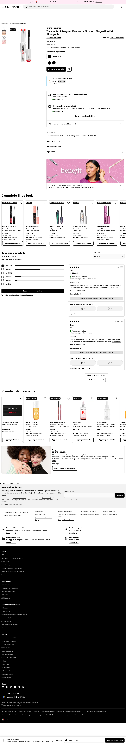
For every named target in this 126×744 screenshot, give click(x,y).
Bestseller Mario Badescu (65, 511)
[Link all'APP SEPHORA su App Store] (20, 697)
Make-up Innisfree (40, 514)
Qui (2, 704)
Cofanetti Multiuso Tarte (110, 514)
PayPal (71, 47)
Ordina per (96, 252)
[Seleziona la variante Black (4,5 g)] (54, 63)
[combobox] (109, 256)
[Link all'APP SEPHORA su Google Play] (8, 697)
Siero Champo (39, 511)
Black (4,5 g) (15, 483)
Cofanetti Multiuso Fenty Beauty (90, 514)
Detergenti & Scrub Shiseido (66, 520)
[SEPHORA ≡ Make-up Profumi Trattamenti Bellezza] (13, 7)
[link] (32, 291)
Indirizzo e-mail (69, 491)
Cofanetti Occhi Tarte (109, 511)
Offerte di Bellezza (32, 702)
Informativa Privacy (19, 498)
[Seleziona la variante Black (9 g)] (49, 63)
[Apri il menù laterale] (2, 6)
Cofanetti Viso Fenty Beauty (88, 511)
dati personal (46, 498)
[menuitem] (118, 7)
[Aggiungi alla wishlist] (21, 202)
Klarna (77, 47)
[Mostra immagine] (4, 29)
